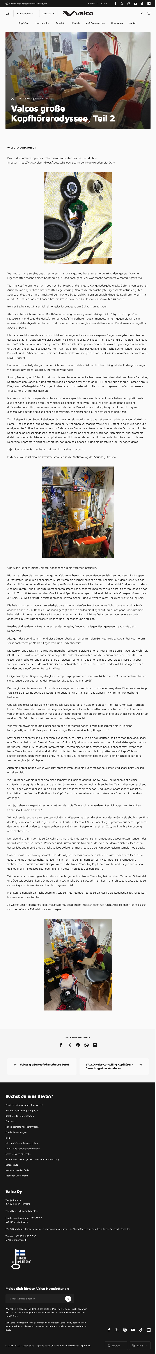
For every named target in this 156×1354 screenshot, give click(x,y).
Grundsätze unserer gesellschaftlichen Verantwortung (32, 1173)
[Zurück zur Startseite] (12, 98)
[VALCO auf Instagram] (128, 3)
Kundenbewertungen (16, 1145)
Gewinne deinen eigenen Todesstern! (24, 1118)
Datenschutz (11, 1178)
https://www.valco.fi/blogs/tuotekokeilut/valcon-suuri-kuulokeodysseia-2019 (66, 162)
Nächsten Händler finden (17, 1183)
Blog (7, 1151)
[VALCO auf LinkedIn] (149, 3)
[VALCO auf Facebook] (115, 3)
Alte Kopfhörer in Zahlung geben (21, 1156)
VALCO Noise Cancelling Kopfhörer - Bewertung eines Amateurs (108, 1079)
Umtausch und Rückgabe (18, 1167)
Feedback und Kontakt (16, 1189)
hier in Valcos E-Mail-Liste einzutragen (43, 922)
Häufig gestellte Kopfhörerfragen (22, 1140)
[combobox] (93, 3)
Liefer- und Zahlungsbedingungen (22, 1162)
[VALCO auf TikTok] (142, 3)
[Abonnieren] (68, 1312)
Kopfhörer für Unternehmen (19, 1129)
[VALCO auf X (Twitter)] (122, 3)
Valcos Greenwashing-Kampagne (21, 1124)
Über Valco (10, 1135)
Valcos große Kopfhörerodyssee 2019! (44, 1078)
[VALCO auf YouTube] (135, 3)
